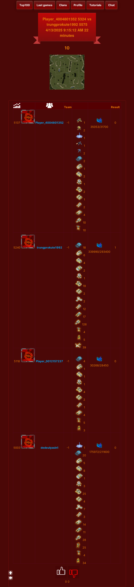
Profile (78, 5)
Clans (63, 5)
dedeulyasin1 (49, 447)
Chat (111, 5)
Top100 (24, 5)
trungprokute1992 (49, 247)
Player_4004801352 (49, 122)
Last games (44, 5)
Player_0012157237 (49, 361)
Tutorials (95, 5)
